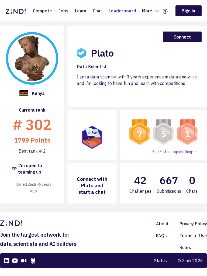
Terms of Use (193, 235)
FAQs (161, 235)
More (147, 10)
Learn (80, 10)
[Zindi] (17, 10)
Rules (185, 247)
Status (160, 260)
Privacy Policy (193, 223)
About (162, 223)
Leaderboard (122, 10)
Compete (42, 10)
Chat (97, 10)
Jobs (63, 10)
